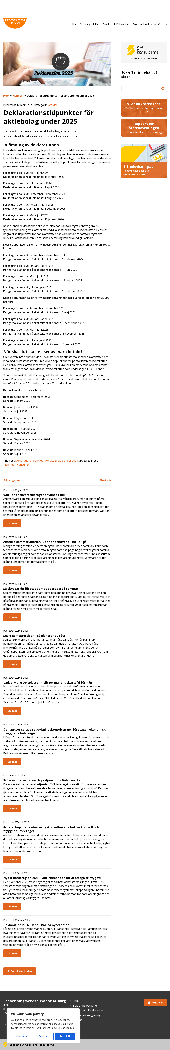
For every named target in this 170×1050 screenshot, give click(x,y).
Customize (22, 1036)
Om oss (162, 24)
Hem (74, 24)
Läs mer (12, 523)
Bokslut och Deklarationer (117, 24)
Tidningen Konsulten (16, 464)
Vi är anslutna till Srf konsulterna (31, 1045)
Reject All (44, 1036)
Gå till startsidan (21, 971)
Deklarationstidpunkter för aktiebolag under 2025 (46, 460)
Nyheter (18, 95)
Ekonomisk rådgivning (144, 24)
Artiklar (52, 105)
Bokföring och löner (90, 24)
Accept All (65, 1036)
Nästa (104, 480)
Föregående (14, 480)
